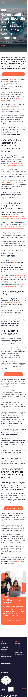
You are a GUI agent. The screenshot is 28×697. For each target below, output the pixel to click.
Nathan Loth (9, 42)
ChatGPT (14, 79)
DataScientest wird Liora (20, 656)
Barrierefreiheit (4, 672)
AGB (2, 661)
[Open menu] (25, 3)
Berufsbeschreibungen (20, 654)
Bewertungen (4, 649)
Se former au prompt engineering (13, 74)
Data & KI (3, 9)
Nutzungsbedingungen (6, 663)
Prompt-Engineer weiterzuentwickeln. (12, 228)
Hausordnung (4, 651)
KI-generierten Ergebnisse (12, 302)
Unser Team (17, 643)
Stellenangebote (18, 645)
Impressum (3, 658)
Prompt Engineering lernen (13, 374)
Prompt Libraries (20, 561)
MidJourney (7, 81)
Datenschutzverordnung (6, 656)
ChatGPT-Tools (5, 182)
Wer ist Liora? (4, 643)
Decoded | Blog (18, 652)
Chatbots (15, 262)
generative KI (16, 106)
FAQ (2, 654)
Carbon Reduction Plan (6, 670)
